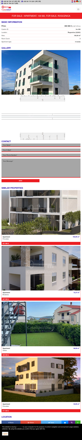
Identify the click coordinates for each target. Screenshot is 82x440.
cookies (19, 427)
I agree (5, 434)
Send (20, 181)
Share (11, 423)
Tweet (52, 423)
